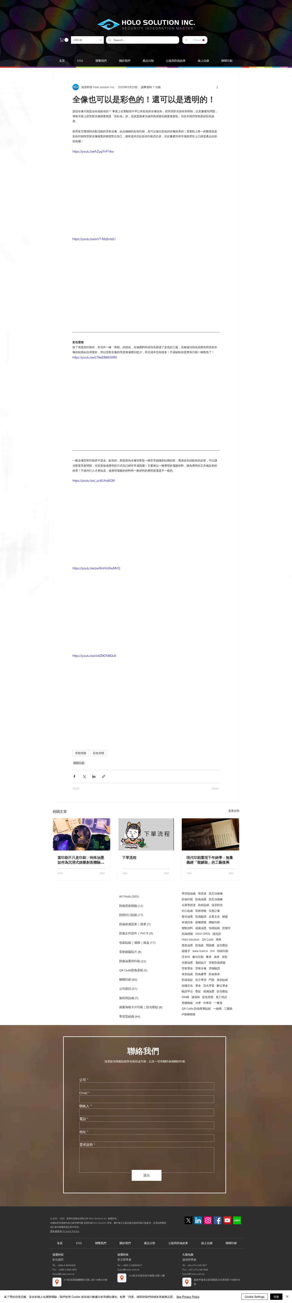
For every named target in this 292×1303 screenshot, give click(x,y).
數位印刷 (198, 956)
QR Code (207, 939)
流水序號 (208, 985)
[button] (87, 40)
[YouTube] (227, 1220)
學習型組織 (189, 893)
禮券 (218, 939)
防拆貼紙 (203, 905)
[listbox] (87, 40)
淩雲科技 (217, 905)
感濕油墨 (208, 991)
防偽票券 (214, 974)
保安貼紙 (187, 974)
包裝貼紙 (214, 928)
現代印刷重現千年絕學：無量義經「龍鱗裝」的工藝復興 (210, 859)
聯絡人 (84, 1106)
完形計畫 (214, 910)
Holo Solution (190, 939)
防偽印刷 (187, 899)
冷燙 (198, 1002)
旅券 (216, 956)
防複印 (226, 928)
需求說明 (86, 1144)
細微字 (186, 951)
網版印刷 (214, 922)
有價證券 (187, 922)
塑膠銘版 (187, 1002)
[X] (188, 1220)
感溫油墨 (200, 928)
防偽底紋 (187, 979)
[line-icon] (237, 1220)
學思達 (202, 893)
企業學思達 (189, 905)
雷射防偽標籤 (217, 962)
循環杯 (195, 997)
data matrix (200, 951)
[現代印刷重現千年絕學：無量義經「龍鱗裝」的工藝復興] (210, 834)
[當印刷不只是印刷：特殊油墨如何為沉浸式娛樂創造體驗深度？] (81, 834)
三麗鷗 (228, 1008)
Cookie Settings (254, 1297)
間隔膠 (210, 945)
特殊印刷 (222, 951)
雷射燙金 (187, 968)
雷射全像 (200, 968)
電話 (82, 1118)
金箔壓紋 (222, 945)
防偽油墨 (200, 899)
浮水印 (186, 956)
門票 (211, 979)
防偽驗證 (200, 916)
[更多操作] (217, 87)
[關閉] (287, 1296)
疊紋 (198, 991)
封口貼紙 (187, 910)
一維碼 (217, 1008)
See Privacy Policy (187, 1297)
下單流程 (129, 857)
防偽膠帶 (200, 974)
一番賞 (218, 1002)
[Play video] (146, 190)
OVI (212, 951)
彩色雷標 (98, 753)
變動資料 (187, 928)
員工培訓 (221, 997)
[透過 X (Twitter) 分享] (84, 776)
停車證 (207, 1002)
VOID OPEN (202, 933)
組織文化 (187, 985)
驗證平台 (187, 991)
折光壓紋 (222, 991)
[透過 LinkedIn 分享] (94, 776)
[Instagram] (208, 1220)
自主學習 (200, 979)
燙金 (198, 985)
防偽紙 (199, 945)
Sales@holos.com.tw (63, 1273)
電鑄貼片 (200, 962)
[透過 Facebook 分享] (74, 776)
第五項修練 (216, 899)
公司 (82, 1079)
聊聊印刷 (78, 763)
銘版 (225, 916)
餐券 (209, 956)
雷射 (224, 956)
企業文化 (214, 916)
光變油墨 (187, 962)
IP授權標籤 (188, 1014)
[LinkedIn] (198, 1220)
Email (83, 1092)
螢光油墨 (187, 916)
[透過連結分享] (103, 776)
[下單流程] (146, 834)
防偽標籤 (187, 933)
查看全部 (233, 811)
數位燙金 (222, 985)
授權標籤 (200, 922)
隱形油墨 (187, 945)
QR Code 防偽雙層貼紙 (196, 1008)
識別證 (217, 933)
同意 (276, 1297)
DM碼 (185, 997)
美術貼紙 (222, 979)
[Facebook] (217, 1220)
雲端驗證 (214, 968)
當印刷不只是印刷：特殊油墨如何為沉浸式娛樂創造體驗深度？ (81, 860)
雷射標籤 (80, 753)
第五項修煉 (216, 893)
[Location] (56, 1282)
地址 (82, 1131)
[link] (64, 40)
